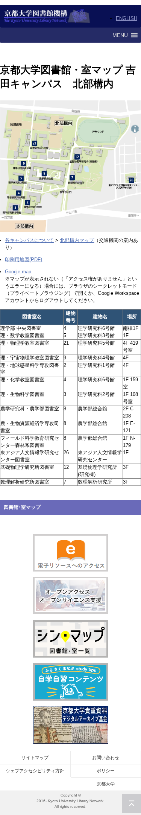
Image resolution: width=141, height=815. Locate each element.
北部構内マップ (77, 240)
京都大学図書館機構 (47, 16)
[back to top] (131, 803)
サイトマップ (35, 757)
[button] (120, 35)
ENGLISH (126, 18)
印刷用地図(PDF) (23, 259)
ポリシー (106, 770)
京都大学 (106, 784)
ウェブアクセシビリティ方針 (35, 770)
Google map (18, 271)
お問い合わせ (105, 757)
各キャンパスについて (29, 240)
